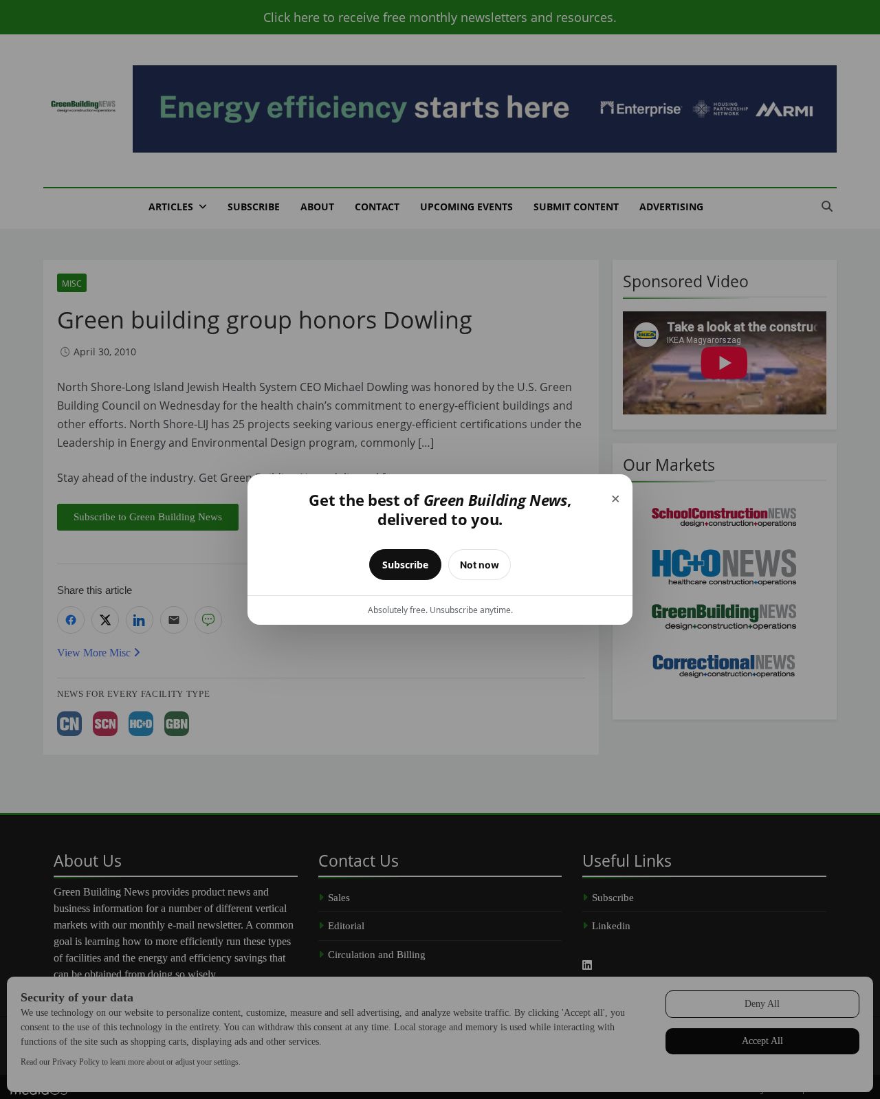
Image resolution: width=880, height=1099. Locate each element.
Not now (479, 564)
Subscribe (405, 564)
